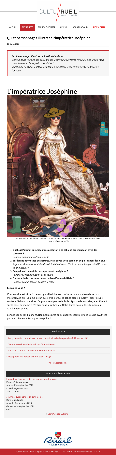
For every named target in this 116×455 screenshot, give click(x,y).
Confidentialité (48, 452)
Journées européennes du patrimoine (24, 396)
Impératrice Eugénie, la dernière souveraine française (31, 379)
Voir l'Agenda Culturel (58, 413)
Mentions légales (36, 452)
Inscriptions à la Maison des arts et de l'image (29, 356)
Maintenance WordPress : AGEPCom (87, 452)
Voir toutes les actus (58, 362)
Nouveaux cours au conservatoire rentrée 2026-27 (31, 350)
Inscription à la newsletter (64, 452)
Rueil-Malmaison (22, 452)
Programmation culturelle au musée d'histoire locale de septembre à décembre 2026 (48, 338)
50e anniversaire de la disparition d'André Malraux (32, 344)
